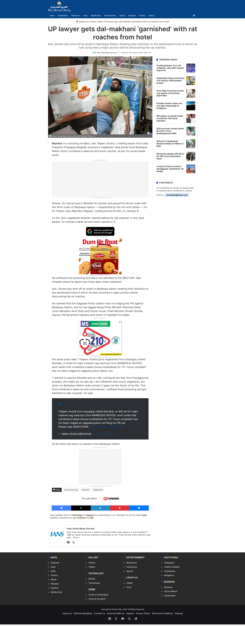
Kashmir (54, 588)
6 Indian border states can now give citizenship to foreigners (169, 105)
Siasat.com (83, 21)
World (53, 579)
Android (81, 517)
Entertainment (110, 15)
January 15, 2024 (102, 433)
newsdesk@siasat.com (177, 195)
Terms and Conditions (162, 613)
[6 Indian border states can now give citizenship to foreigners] (190, 105)
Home (52, 15)
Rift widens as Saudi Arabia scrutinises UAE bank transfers (169, 118)
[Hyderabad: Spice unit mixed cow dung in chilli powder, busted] (190, 80)
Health (129, 583)
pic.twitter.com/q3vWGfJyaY (106, 426)
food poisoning (71, 490)
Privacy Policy (143, 613)
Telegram (89, 515)
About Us (67, 613)
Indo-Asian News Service (106, 53)
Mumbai (85, 490)
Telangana (75, 15)
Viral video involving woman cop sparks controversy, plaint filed (170, 93)
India (85, 15)
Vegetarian (98, 490)
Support (130, 613)
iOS (91, 517)
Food (128, 587)
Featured (55, 562)
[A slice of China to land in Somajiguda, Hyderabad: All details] (190, 168)
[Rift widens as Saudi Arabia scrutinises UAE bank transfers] (190, 118)
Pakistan (55, 583)
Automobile (169, 595)
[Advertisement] (100, 179)
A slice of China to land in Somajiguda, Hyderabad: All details (169, 168)
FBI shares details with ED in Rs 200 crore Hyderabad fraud (170, 156)
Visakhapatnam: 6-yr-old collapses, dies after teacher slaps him (170, 68)
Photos (142, 15)
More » (76, 537)
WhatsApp (77, 515)
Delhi (53, 571)
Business (132, 15)
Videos (151, 15)
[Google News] (89, 498)
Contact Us (99, 613)
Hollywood (131, 567)
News (93, 21)
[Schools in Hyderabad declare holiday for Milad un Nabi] (190, 143)
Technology (94, 583)
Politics (54, 575)
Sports (122, 15)
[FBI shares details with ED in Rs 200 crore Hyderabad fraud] (190, 156)
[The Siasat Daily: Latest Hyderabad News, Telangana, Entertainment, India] (59, 7)
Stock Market (170, 591)
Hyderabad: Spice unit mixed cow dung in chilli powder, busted (170, 80)
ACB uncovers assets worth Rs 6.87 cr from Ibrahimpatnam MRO (170, 131)
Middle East (96, 15)
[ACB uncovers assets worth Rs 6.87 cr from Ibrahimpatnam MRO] (190, 131)
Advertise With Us (115, 613)
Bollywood (131, 562)
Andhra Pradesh (172, 567)
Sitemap (179, 613)
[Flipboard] (111, 499)
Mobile (92, 578)
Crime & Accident (97, 599)
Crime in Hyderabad (98, 594)
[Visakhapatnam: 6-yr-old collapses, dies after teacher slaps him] (190, 68)
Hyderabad (63, 15)
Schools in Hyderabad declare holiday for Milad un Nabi (169, 143)
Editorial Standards (83, 613)
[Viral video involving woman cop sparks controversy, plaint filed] (190, 93)
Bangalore (169, 575)
